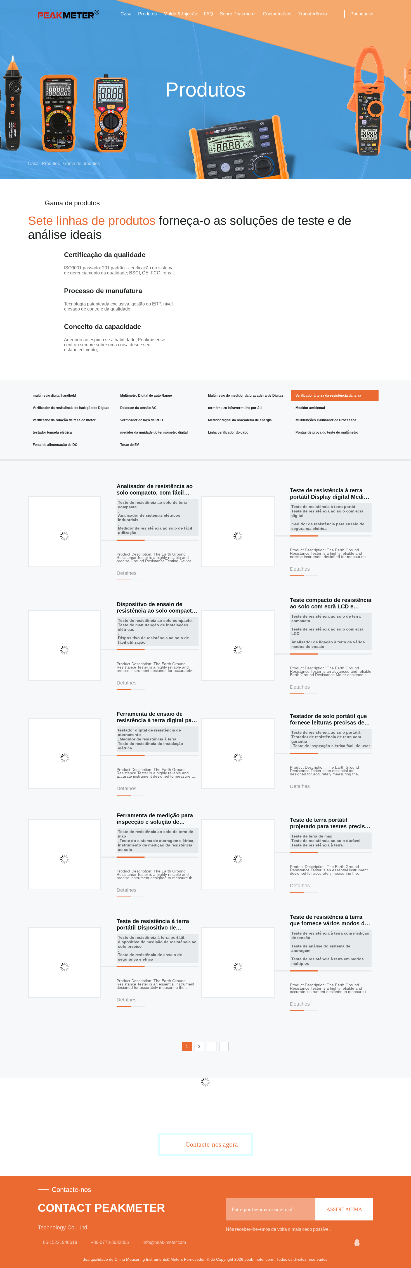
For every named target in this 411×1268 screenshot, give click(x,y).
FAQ (208, 14)
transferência (312, 14)
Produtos (147, 14)
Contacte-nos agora (211, 1144)
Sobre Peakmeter (238, 14)
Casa (126, 14)
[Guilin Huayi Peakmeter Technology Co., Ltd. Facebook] (369, 1242)
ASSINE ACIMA (344, 1209)
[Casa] (68, 14)
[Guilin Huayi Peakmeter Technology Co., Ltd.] (343, 1242)
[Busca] (335, 14)
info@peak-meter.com (164, 1242)
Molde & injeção (180, 14)
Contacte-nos (277, 14)
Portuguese (361, 13)
